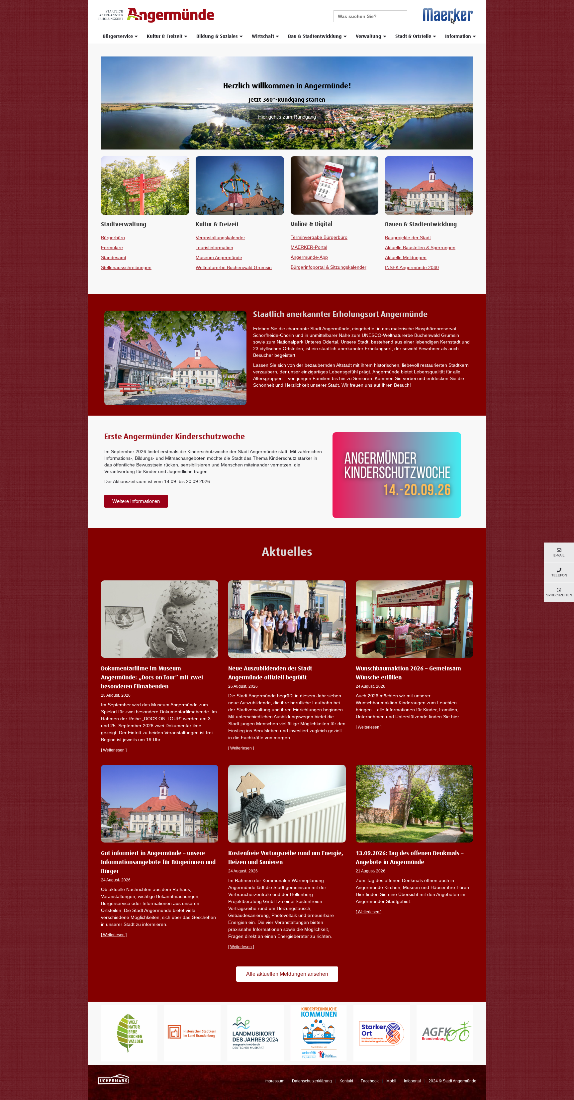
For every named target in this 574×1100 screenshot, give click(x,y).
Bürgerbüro (113, 237)
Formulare (112, 247)
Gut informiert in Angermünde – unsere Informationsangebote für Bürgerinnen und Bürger (158, 862)
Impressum (274, 1081)
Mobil (391, 1081)
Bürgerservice (118, 36)
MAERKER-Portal (309, 247)
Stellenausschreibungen (126, 267)
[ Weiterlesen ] (114, 750)
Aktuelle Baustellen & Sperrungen (420, 247)
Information (458, 36)
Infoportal (412, 1081)
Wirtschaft (263, 36)
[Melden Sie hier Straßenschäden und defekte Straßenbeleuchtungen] (448, 16)
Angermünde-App (309, 257)
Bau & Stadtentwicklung (315, 36)
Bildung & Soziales (217, 36)
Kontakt (346, 1081)
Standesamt (113, 257)
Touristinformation (214, 247)
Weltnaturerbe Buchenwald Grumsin (234, 267)
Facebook (370, 1081)
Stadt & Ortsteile (413, 36)
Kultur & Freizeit (164, 36)
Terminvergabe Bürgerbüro (319, 237)
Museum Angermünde (219, 257)
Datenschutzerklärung (312, 1081)
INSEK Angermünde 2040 (412, 267)
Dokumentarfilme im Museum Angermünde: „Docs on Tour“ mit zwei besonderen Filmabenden (152, 678)
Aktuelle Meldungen (406, 257)
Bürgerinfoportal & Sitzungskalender (328, 267)
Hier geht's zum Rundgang (287, 117)
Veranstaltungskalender (220, 237)
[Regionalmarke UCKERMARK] (113, 1079)
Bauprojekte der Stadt (408, 237)
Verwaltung (368, 36)
